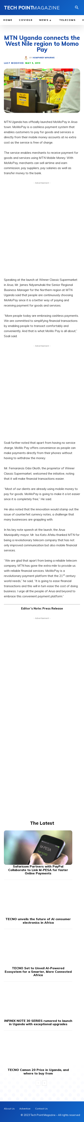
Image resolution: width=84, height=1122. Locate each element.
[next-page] (44, 1083)
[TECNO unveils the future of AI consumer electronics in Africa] (38, 900)
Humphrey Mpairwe (44, 58)
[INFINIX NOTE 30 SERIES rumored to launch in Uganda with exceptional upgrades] (38, 1002)
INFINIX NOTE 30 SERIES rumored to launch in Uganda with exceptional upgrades (38, 1022)
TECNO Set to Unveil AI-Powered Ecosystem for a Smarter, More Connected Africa (38, 971)
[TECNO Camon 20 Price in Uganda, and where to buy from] (38, 1051)
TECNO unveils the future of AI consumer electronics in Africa (38, 920)
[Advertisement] (42, 228)
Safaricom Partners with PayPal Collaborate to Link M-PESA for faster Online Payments (38, 869)
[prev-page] (38, 1083)
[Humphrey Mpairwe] (26, 57)
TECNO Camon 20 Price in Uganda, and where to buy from (38, 1071)
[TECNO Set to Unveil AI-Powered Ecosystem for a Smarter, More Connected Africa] (38, 949)
